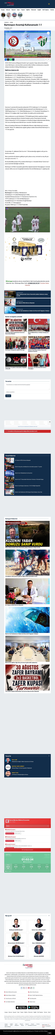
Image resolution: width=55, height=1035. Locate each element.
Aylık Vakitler (8, 871)
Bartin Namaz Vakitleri (11, 995)
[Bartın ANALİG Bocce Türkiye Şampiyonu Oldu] (39, 325)
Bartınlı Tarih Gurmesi (18, 766)
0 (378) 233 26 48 (10, 833)
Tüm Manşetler (33, 998)
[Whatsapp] (33, 988)
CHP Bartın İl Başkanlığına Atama (20, 774)
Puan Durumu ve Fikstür (11, 998)
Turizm (52, 9)
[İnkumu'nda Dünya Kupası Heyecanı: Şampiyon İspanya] (39, 342)
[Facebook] (21, 988)
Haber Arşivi (32, 1001)
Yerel (49, 1012)
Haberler (6, 22)
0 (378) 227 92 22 (10, 840)
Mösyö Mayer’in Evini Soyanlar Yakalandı (22, 768)
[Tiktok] (31, 988)
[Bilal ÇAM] (8, 760)
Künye (22, 1025)
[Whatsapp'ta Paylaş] (11, 59)
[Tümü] (49, 756)
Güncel (8, 9)
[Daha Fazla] (13, 59)
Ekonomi (33, 9)
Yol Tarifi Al (18, 833)
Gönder (8, 395)
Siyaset (14, 9)
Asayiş (2, 9)
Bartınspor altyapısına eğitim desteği (14, 350)
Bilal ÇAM (14, 759)
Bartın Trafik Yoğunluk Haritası (36, 995)
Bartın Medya (8, 1026)
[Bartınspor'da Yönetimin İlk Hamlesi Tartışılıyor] (39, 360)
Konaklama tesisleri (32, 1025)
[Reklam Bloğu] (27, 249)
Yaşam (23, 9)
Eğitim (28, 9)
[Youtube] (29, 988)
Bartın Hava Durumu (34, 992)
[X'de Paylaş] (8, 59)
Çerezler (5, 1033)
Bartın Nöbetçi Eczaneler (11, 992)
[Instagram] (26, 988)
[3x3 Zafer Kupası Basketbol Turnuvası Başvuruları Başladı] (16, 325)
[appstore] (21, 1007)
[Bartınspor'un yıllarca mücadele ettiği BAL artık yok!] (16, 360)
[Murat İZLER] (8, 773)
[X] (24, 988)
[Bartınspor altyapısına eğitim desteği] (16, 342)
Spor (18, 9)
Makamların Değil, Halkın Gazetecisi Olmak (22, 761)
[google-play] (34, 1007)
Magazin (17, 1025)
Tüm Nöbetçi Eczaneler (28, 849)
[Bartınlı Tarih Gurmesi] (8, 767)
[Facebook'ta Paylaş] (6, 59)
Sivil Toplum (45, 9)
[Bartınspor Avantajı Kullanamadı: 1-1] (27, 44)
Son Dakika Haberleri (10, 1001)
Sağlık (39, 9)
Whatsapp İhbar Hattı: (27, 283)
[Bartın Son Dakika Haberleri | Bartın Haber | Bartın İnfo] (9, 4)
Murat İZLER (15, 772)
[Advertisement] (27, 96)
